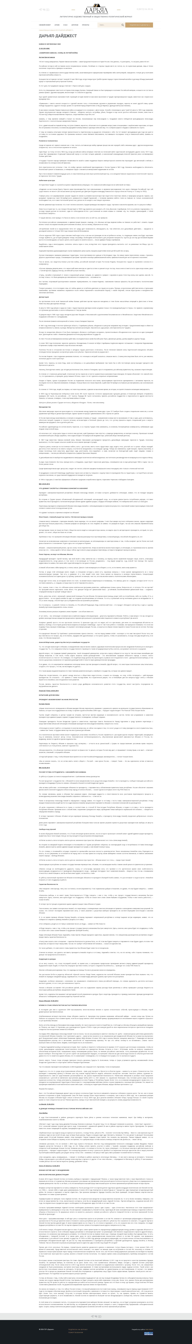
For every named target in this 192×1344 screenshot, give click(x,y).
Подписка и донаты (139, 25)
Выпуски (47, 30)
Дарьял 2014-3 (55, 30)
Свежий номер (45, 25)
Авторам (74, 25)
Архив (56, 25)
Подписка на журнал (77, 1329)
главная (41, 30)
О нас (65, 25)
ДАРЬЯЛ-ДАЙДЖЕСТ (66, 30)
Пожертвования (75, 1332)
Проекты (85, 25)
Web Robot (149, 1329)
